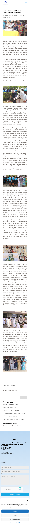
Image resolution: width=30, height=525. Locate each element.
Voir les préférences (15, 519)
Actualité (20, 15)
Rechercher (23, 397)
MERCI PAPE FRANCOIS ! (10, 407)
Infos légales (4, 459)
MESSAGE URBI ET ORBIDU (11, 411)
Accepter (15, 511)
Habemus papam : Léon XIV (11, 404)
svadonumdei (8, 15)
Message (2, 473)
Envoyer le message (15, 494)
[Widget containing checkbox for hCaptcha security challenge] (12, 489)
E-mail (2, 469)
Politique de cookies (13, 522)
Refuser (15, 515)
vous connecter (14, 388)
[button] (28, 500)
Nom (2, 464)
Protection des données (15, 459)
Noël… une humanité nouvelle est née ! (14, 419)
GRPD (19, 522)
